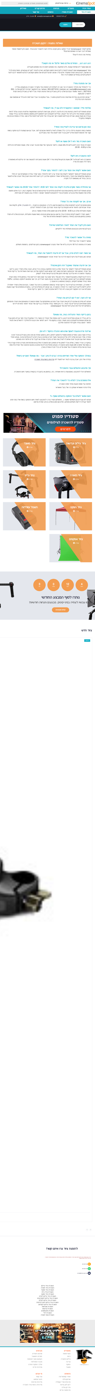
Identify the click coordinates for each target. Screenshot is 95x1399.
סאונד (68, 1367)
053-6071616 (61, 16)
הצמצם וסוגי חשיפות (34, 1359)
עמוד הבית (87, 8)
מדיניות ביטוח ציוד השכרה (44, 359)
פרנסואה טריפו (65, 1390)
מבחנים (56, 8)
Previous (90, 1230)
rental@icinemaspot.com (44, 16)
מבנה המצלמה (36, 1362)
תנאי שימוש (38, 1379)
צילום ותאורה (66, 1359)
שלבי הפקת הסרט (35, 1364)
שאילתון (23, 8)
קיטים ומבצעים (60, 610)
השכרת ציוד (86, 12)
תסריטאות (67, 1354)
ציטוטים (50, 12)
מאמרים (71, 8)
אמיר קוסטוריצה (65, 1377)
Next (87, 1230)
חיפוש (65, 25)
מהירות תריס (37, 1367)
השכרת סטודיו (67, 12)
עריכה (68, 1362)
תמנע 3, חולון (30, 16)
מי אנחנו (39, 1374)
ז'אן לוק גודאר (65, 1385)
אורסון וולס (67, 1379)
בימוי (69, 1356)
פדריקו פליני (66, 1387)
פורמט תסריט (37, 1354)
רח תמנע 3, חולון (24, 205)
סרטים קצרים (40, 8)
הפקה (68, 1364)
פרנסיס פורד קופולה (63, 1382)
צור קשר (36, 12)
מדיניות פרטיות (36, 1382)
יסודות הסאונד (37, 1356)
